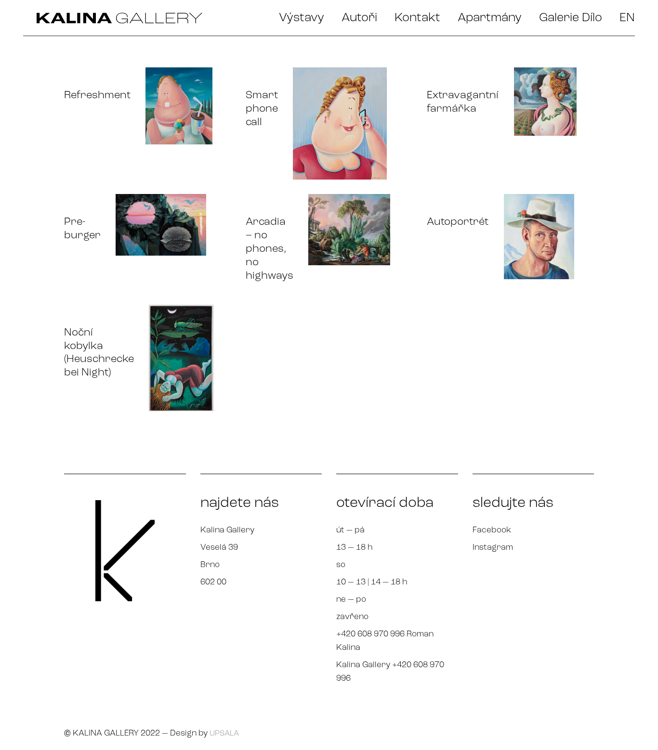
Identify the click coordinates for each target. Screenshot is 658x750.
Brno (210, 565)
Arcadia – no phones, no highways (269, 249)
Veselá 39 (219, 547)
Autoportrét (457, 222)
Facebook (492, 530)
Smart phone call (262, 109)
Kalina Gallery (227, 530)
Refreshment (97, 95)
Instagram (493, 547)
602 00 (213, 582)
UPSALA (224, 733)
